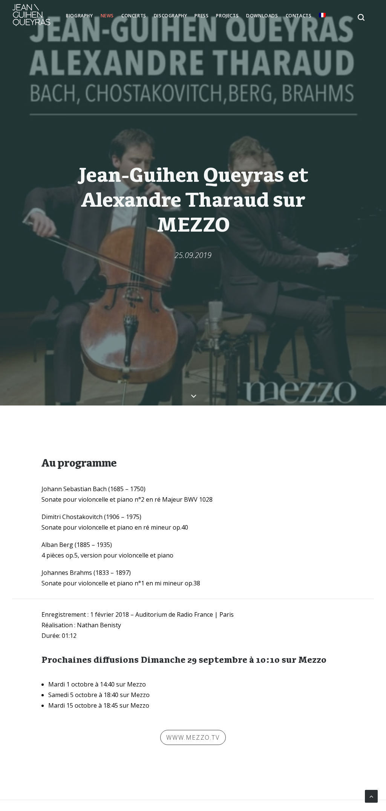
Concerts (133, 15)
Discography (170, 15)
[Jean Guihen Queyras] (31, 15)
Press (201, 15)
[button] (351, 15)
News (107, 15)
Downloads (262, 15)
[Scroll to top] (371, 795)
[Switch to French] (322, 15)
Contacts (299, 15)
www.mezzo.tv (192, 737)
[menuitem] (79, 16)
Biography (79, 15)
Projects (227, 15)
